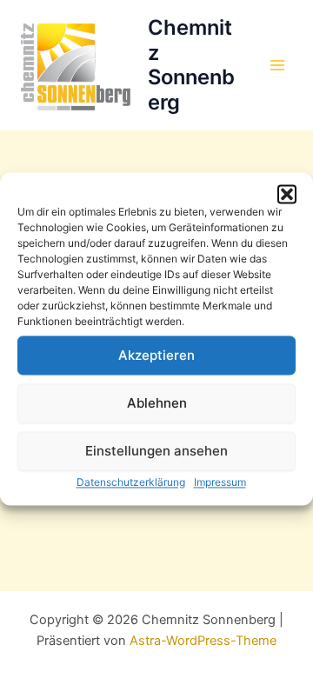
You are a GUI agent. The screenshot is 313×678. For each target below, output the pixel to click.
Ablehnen (157, 403)
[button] (287, 194)
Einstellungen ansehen (156, 450)
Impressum (220, 482)
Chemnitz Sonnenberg (191, 64)
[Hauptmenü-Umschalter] (277, 65)
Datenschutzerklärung (131, 482)
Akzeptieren (156, 355)
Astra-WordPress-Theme (203, 640)
